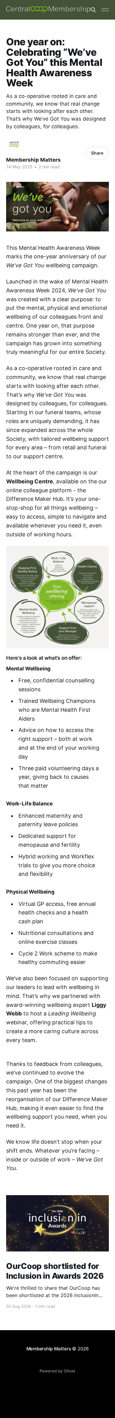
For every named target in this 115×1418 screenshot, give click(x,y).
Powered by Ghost (57, 1370)
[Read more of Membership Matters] (14, 144)
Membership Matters (33, 160)
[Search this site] (93, 10)
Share (97, 153)
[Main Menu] (105, 9)
